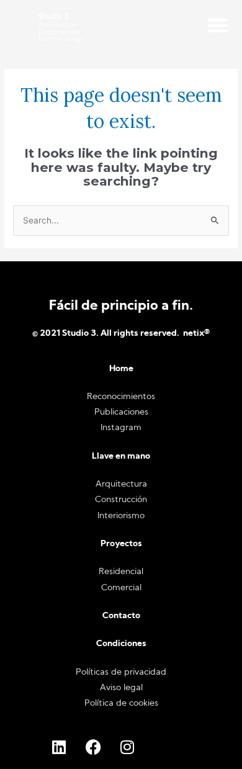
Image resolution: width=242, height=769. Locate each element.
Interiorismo (121, 516)
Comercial (121, 588)
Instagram (121, 428)
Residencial (121, 572)
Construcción (121, 500)
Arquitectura (121, 484)
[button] (217, 25)
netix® (196, 334)
